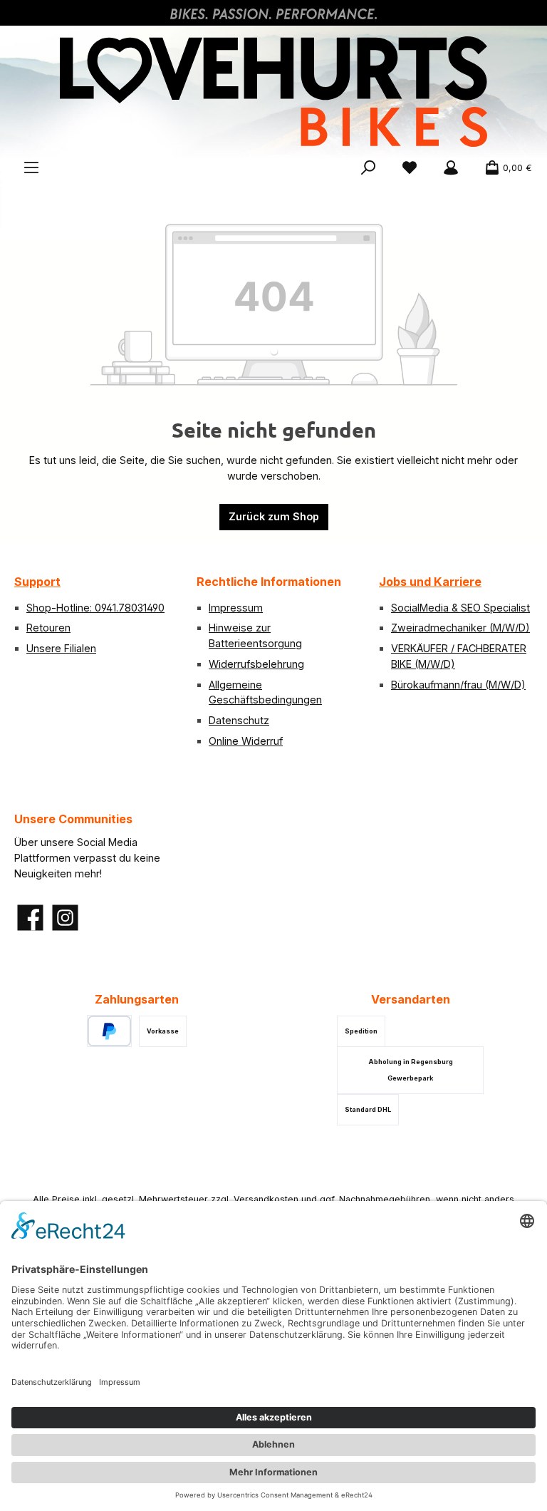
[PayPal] (109, 1031)
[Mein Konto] (451, 168)
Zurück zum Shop (274, 516)
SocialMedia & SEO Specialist (460, 608)
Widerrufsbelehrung (256, 664)
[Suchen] (368, 168)
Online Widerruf (246, 741)
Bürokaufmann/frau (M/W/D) (458, 685)
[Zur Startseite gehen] (273, 91)
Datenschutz (239, 720)
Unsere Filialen (61, 648)
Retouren (48, 628)
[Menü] (31, 168)
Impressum (236, 608)
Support (37, 581)
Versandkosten (266, 1199)
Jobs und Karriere (430, 581)
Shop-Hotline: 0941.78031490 (95, 608)
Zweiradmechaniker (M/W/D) (460, 628)
